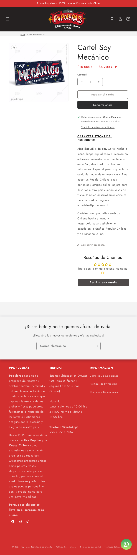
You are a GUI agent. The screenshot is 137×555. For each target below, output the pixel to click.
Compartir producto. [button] (93, 245)
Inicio (23, 34)
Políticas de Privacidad (103, 384)
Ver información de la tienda (98, 127)
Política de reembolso (66, 546)
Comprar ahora (103, 105)
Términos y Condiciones (104, 392)
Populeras (25, 546)
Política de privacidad (90, 546)
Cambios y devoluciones (104, 375)
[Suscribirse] (96, 346)
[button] (7, 19)
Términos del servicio (115, 546)
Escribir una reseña (103, 282)
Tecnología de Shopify (41, 546)
